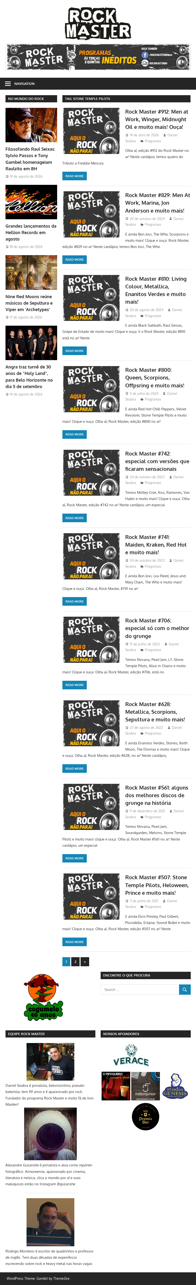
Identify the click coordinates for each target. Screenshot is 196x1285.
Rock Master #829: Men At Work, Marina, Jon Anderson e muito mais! (157, 203)
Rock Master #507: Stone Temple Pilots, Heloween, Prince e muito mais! (157, 885)
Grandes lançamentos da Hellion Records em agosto (30, 232)
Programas (153, 141)
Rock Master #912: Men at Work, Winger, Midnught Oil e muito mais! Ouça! (156, 119)
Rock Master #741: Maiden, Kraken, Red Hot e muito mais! (156, 544)
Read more (74, 176)
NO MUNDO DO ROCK (26, 99)
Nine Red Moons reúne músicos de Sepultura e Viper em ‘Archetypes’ (29, 303)
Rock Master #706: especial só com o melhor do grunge (157, 628)
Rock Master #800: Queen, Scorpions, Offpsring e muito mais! (154, 377)
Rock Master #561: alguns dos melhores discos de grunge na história (156, 795)
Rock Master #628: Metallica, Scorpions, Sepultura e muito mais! (155, 712)
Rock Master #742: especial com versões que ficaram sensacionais (157, 461)
